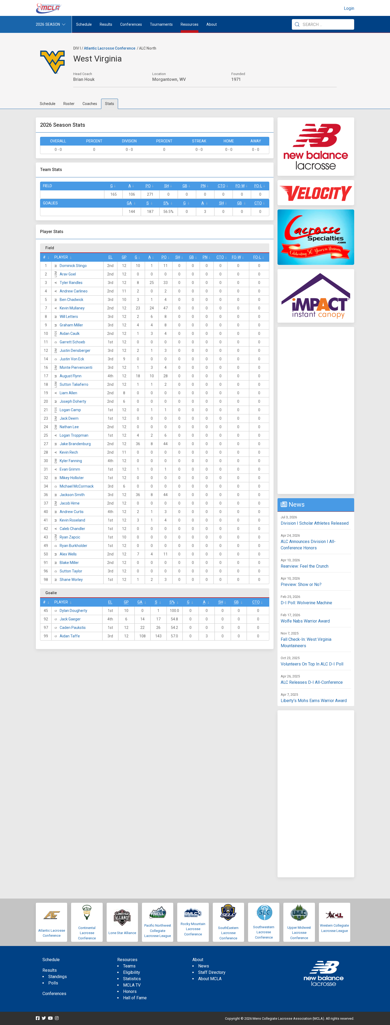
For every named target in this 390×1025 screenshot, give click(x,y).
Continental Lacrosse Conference (87, 933)
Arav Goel (68, 274)
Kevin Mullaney (72, 308)
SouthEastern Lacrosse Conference (228, 933)
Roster (69, 104)
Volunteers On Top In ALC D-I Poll (312, 664)
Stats (109, 104)
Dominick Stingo (73, 266)
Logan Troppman (74, 435)
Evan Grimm (70, 469)
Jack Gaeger (70, 619)
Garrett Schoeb (72, 342)
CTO (221, 186)
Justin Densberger (75, 350)
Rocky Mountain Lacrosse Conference (193, 929)
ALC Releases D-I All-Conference (312, 682)
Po (148, 186)
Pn (203, 186)
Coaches (90, 104)
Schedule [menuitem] (84, 24)
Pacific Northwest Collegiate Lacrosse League (157, 930)
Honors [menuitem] (130, 991)
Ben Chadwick (71, 299)
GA (129, 203)
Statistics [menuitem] (132, 978)
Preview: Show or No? (301, 584)
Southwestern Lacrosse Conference (263, 932)
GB (185, 186)
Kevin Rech (69, 452)
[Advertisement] (315, 410)
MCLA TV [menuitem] (132, 985)
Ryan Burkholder (73, 546)
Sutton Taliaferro (74, 384)
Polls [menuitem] (53, 982)
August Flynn (70, 376)
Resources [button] (189, 24)
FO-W (240, 186)
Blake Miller (69, 562)
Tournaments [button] (161, 24)
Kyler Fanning (71, 461)
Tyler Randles (71, 283)
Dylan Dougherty (73, 610)
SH (166, 186)
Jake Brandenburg (75, 444)
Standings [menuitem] (57, 976)
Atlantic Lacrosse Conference (109, 48)
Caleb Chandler (72, 529)
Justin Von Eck (72, 359)
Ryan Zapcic (70, 537)
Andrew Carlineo (74, 291)
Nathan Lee (69, 427)
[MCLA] (49, 8)
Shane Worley (71, 579)
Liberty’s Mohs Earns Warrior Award (314, 700)
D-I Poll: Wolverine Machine (306, 602)
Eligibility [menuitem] (131, 972)
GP (124, 257)
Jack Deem (69, 418)
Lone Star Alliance (122, 933)
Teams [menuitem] (129, 966)
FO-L (258, 186)
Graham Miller (71, 325)
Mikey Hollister (72, 478)
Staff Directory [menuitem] (212, 972)
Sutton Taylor (71, 571)
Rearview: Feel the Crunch (304, 566)
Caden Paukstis (73, 627)
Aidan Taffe (70, 636)
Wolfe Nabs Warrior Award (305, 621)
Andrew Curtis (72, 512)
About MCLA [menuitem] (210, 978)
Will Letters (69, 316)
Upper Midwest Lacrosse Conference (299, 933)
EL (110, 257)
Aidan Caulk (70, 333)
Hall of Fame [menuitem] (135, 997)
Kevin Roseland (72, 520)
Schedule (47, 104)
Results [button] (106, 24)
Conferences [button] (131, 24)
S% (166, 203)
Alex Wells (68, 554)
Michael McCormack (77, 486)
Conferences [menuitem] (54, 993)
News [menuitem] (203, 966)
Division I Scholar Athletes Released (315, 523)
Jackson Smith (72, 495)
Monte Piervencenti (76, 367)
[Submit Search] (297, 24)
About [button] (211, 24)
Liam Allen (68, 393)
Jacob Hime (70, 503)
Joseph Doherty (73, 401)
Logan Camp (70, 410)
